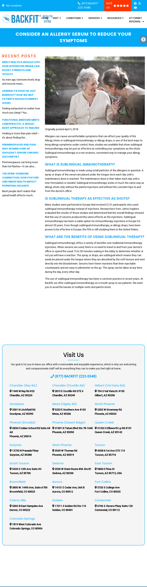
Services (94, 18)
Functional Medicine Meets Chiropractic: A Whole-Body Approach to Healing (20, 124)
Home (44, 18)
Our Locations (13, 5)
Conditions (73, 18)
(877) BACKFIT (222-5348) (75, 376)
